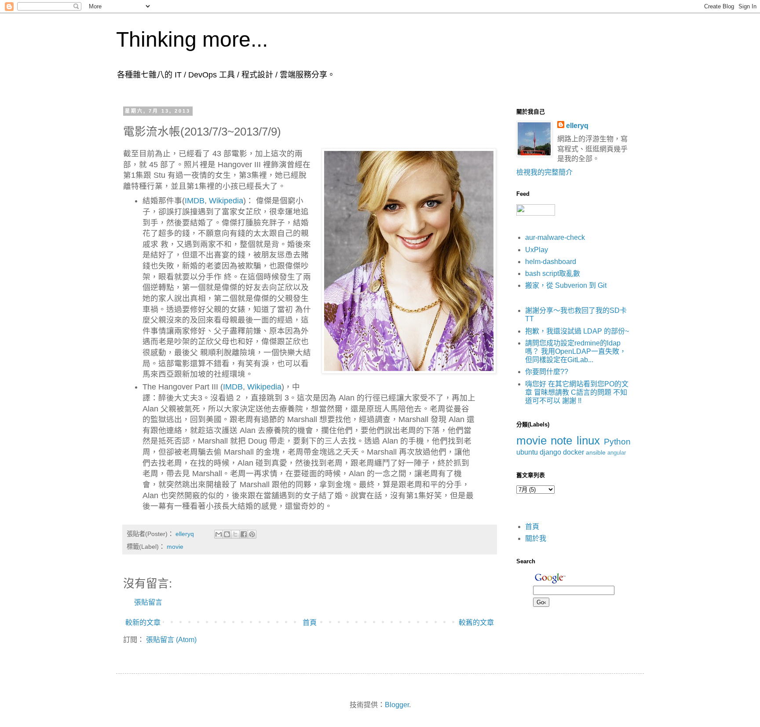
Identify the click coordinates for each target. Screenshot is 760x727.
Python (617, 441)
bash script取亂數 (552, 273)
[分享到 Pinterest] (252, 534)
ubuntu (527, 452)
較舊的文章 (476, 622)
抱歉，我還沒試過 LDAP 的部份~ (577, 331)
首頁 (310, 622)
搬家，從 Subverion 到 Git (566, 285)
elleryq (577, 125)
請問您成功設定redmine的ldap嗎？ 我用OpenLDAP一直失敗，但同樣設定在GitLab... (575, 351)
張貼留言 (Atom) (171, 639)
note (561, 440)
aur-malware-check (555, 237)
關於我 (535, 538)
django (550, 452)
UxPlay (536, 249)
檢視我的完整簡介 (544, 172)
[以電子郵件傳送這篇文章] (218, 534)
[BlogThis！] (227, 534)
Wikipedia (226, 200)
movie (175, 546)
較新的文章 (143, 622)
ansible (596, 452)
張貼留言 (148, 602)
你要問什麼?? (546, 371)
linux (588, 440)
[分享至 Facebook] (243, 534)
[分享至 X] (235, 534)
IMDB (195, 200)
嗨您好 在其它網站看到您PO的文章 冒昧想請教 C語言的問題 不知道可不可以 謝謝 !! (576, 392)
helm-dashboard (550, 261)
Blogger (397, 705)
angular (616, 452)
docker (573, 452)
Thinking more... (192, 39)
